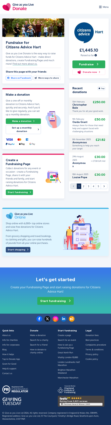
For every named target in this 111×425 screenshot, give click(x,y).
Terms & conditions (95, 349)
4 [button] (93, 186)
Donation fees (92, 335)
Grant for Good (9, 364)
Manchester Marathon (68, 377)
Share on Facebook (21, 78)
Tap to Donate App (11, 359)
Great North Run (65, 352)
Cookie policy (92, 359)
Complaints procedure (96, 344)
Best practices (92, 340)
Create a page (64, 335)
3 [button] (88, 186)
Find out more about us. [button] (25, 63)
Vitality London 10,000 (68, 357)
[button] (96, 55)
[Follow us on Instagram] (55, 320)
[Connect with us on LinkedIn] (63, 320)
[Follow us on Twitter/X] (47, 320)
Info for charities (10, 340)
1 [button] (80, 186)
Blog (4, 349)
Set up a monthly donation (22, 129)
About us (6, 335)
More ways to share (48, 78)
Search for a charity (39, 340)
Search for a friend (38, 344)
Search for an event (67, 340)
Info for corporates (11, 344)
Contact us (7, 373)
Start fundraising (18, 192)
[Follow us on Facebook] (39, 320)
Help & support (9, 368)
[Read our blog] (72, 320)
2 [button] (83, 186)
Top (103, 88)
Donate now (90, 72)
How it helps (8, 354)
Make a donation (22, 121)
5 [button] (98, 186)
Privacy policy (92, 354)
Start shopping (16, 249)
